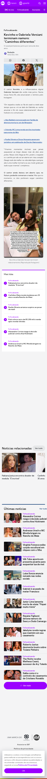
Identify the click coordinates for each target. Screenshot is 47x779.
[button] (19, 468)
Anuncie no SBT (23, 744)
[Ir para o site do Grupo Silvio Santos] (19, 737)
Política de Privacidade (27, 765)
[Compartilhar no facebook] (23, 60)
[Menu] (44, 3)
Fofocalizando (10, 30)
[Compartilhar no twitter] (36, 60)
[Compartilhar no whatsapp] (10, 60)
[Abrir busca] (39, 3)
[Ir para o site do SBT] (37, 737)
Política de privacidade (23, 749)
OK (23, 771)
